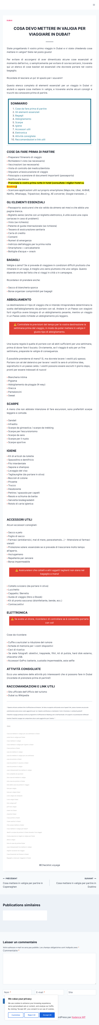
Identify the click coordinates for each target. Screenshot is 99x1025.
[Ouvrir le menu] (94, 5)
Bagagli (19, 115)
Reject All (31, 1015)
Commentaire (11, 950)
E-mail (40, 992)
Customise (16, 1015)
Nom (7, 992)
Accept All (47, 1015)
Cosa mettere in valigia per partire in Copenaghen (23, 882)
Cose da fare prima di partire (31, 108)
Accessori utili (23, 129)
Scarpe (19, 122)
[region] (31, 1007)
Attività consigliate (25, 136)
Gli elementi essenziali (27, 112)
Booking (11, 186)
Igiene (18, 125)
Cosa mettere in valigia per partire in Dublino (76, 882)
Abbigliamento (23, 119)
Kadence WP (78, 1017)
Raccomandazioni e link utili (30, 139)
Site (70, 992)
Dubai (9, 20)
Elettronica (21, 132)
